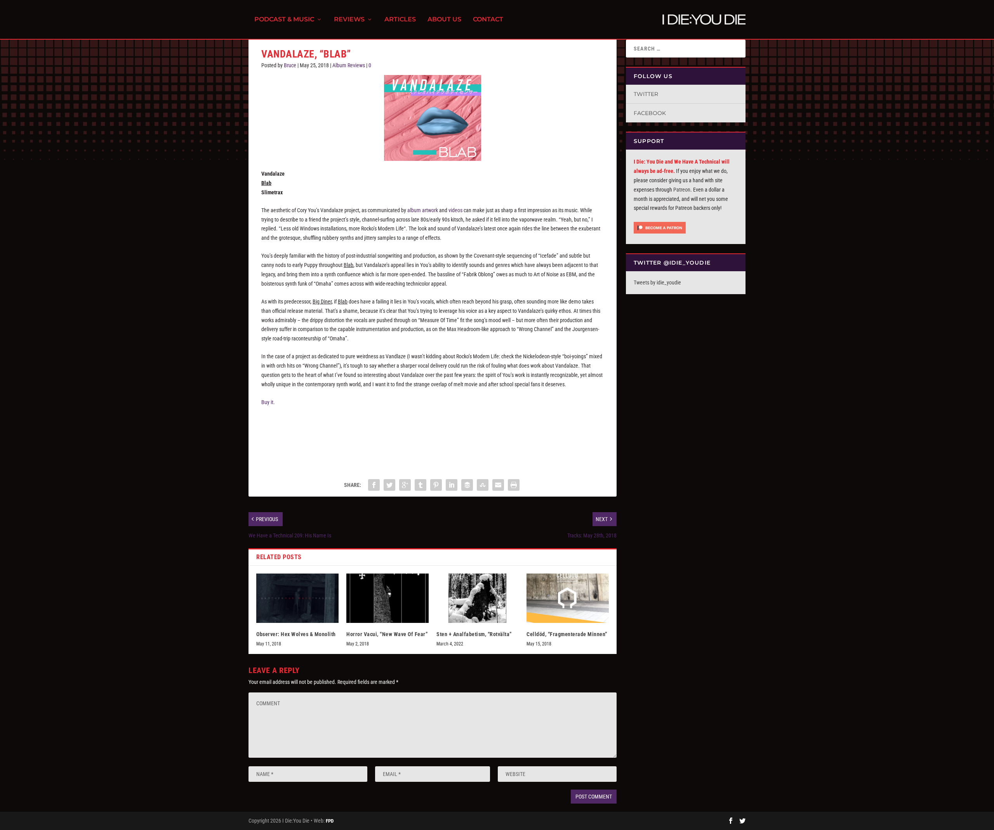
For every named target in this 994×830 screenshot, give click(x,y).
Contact (488, 19)
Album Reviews (348, 65)
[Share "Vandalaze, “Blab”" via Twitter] (389, 485)
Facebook (650, 113)
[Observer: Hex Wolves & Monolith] (297, 598)
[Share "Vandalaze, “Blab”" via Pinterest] (436, 485)
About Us (444, 19)
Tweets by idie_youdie (657, 282)
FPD (330, 821)
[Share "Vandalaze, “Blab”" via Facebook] (374, 485)
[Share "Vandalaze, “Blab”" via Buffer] (467, 485)
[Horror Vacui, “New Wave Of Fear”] (387, 598)
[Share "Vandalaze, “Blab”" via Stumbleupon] (482, 485)
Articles (400, 19)
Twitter (646, 94)
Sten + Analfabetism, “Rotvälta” (474, 634)
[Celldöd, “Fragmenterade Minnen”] (568, 598)
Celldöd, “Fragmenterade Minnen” (567, 634)
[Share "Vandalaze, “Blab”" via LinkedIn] (451, 485)
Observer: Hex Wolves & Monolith (296, 634)
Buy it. (268, 402)
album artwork (422, 210)
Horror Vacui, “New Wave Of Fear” (386, 634)
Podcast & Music (284, 19)
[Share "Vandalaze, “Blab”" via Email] (498, 485)
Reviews (349, 19)
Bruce (290, 65)
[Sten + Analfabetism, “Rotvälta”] (477, 598)
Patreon (681, 190)
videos (455, 210)
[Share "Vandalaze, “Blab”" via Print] (513, 485)
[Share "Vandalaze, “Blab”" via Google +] (405, 485)
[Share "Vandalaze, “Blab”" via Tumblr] (420, 485)
